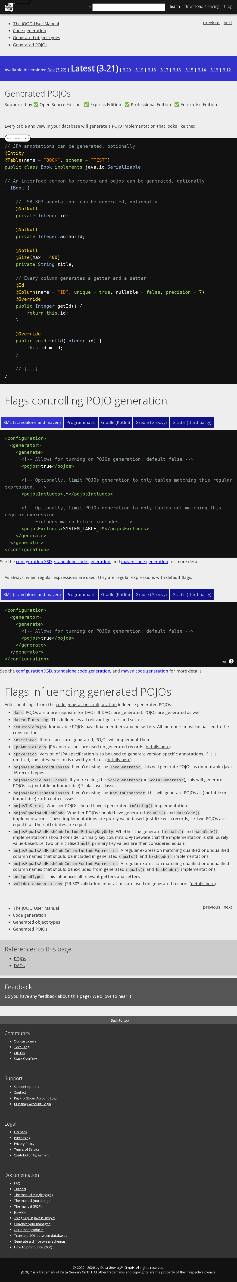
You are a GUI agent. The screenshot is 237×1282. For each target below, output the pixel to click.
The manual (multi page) (33, 1200)
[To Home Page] (10, 11)
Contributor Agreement (32, 1155)
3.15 (189, 70)
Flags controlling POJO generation (86, 400)
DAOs (19, 965)
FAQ (17, 1183)
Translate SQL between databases (40, 1235)
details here (157, 746)
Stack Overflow (25, 1058)
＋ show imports (17, 138)
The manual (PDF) (28, 1206)
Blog (228, 6)
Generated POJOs (30, 44)
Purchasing (22, 1138)
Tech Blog (22, 1047)
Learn (175, 6)
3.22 (61, 70)
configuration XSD (34, 561)
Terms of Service (27, 1149)
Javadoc (20, 1212)
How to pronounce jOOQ (33, 1247)
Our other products (29, 1230)
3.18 (152, 70)
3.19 (139, 70)
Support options (26, 1086)
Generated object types (36, 37)
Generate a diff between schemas (39, 1241)
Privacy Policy (24, 1143)
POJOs (20, 958)
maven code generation (144, 561)
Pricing (201, 6)
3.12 (227, 70)
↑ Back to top (118, 1020)
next (228, 22)
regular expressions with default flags (153, 577)
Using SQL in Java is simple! (34, 1218)
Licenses (20, 1132)
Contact (20, 1092)
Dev (51, 70)
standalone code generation (82, 561)
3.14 (202, 70)
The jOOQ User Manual (36, 23)
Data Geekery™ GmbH (117, 1267)
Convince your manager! (32, 1224)
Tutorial (20, 1189)
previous (211, 22)
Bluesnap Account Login (32, 1104)
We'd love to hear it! (112, 996)
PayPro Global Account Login (36, 1098)
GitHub (19, 1053)
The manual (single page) (33, 1195)
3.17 (164, 70)
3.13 (214, 70)
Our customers (25, 1041)
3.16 (177, 70)
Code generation (29, 30)
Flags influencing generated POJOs (88, 691)
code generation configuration (86, 704)
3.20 (127, 70)
